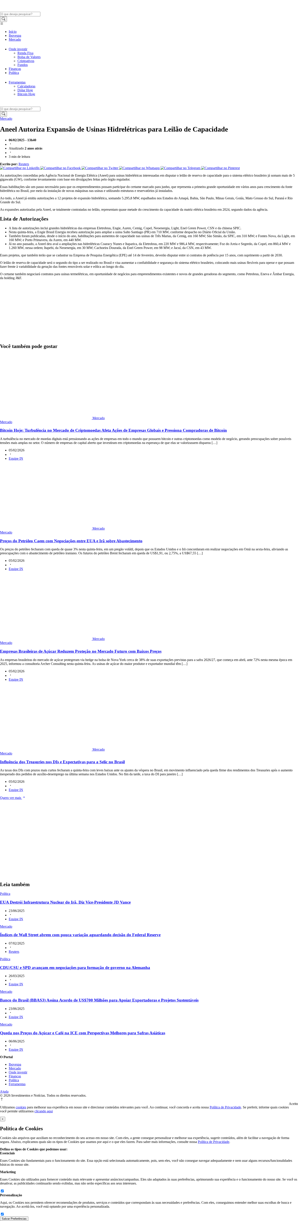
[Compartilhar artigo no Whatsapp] (140, 168)
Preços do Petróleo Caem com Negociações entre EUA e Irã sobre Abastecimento (71, 541)
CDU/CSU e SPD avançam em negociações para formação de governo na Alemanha (75, 967)
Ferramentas (17, 82)
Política (14, 73)
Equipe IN (16, 458)
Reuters (24, 164)
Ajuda (4, 1091)
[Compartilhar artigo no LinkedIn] (20, 168)
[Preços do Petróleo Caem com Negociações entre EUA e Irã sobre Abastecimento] (46, 528)
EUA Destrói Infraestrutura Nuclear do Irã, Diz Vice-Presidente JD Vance (65, 902)
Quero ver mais (11, 798)
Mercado (15, 39)
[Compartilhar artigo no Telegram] (181, 168)
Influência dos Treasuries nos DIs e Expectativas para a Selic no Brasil (62, 762)
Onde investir (18, 49)
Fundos (22, 65)
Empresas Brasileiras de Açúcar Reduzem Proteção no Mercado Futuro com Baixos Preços (80, 651)
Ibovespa (15, 35)
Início (13, 31)
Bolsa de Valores (29, 57)
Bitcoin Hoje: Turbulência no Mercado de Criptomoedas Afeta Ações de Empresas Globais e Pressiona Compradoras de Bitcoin (113, 430)
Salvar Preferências (14, 1218)
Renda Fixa (25, 53)
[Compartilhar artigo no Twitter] (100, 168)
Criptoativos (25, 61)
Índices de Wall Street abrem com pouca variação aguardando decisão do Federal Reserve (80, 934)
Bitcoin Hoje (26, 94)
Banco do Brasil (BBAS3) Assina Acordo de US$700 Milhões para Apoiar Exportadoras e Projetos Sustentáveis (99, 1000)
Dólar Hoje (25, 90)
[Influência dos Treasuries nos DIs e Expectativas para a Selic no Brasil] (46, 749)
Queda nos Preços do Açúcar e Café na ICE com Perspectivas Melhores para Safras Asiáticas (82, 1033)
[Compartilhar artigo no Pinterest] (220, 168)
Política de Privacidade (225, 1107)
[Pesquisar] (3, 19)
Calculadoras (26, 86)
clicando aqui (43, 1111)
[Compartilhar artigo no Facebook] (61, 168)
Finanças (15, 69)
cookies (21, 1107)
